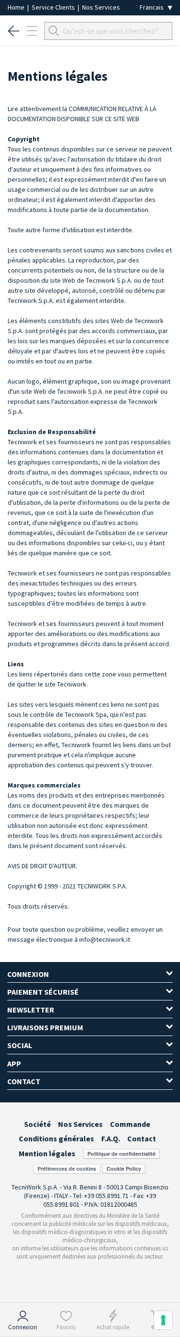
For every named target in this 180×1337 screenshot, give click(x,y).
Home (17, 7)
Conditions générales (56, 1138)
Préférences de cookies (66, 1168)
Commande (130, 1124)
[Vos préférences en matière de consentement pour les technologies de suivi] (163, 1320)
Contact (141, 1138)
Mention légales (47, 1153)
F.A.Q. (110, 1138)
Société (37, 1124)
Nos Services (101, 7)
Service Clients (54, 7)
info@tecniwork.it (104, 939)
